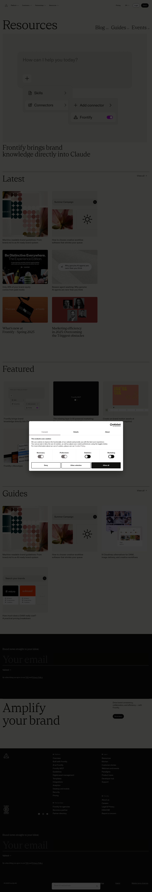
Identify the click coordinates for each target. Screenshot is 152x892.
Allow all (106, 465)
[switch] (64, 456)
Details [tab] (76, 432)
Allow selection (76, 465)
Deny (46, 465)
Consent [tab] (45, 432)
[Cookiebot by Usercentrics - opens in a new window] (111, 425)
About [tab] (107, 432)
